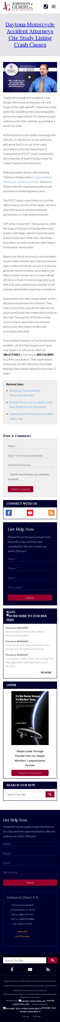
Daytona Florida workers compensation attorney (37, 985)
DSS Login (37, 1016)
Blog (10, 612)
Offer (11, 685)
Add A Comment (20, 489)
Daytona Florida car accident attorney (18, 981)
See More (46, 672)
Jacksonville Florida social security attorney (30, 990)
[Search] (50, 794)
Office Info (22, 931)
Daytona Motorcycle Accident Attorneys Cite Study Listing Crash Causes (30, 34)
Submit (30, 597)
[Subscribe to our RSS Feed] (30, 620)
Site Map (25, 1016)
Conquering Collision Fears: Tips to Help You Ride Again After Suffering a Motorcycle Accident (29, 662)
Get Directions (22, 936)
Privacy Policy (34, 997)
